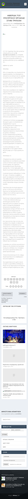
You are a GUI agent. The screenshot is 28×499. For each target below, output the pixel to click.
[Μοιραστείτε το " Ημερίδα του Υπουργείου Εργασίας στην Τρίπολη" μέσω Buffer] (23, 279)
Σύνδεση (6, 464)
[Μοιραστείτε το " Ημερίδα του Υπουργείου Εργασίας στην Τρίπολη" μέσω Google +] (11, 279)
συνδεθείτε (18, 414)
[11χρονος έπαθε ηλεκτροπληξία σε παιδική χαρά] (14, 391)
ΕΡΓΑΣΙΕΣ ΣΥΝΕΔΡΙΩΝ (8, 439)
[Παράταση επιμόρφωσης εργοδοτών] (14, 355)
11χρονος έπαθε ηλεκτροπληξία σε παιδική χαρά (13, 394)
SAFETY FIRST (6, 443)
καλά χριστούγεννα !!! (9, 345)
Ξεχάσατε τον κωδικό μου (16, 464)
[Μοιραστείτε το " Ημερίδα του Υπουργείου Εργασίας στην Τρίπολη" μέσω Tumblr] (14, 279)
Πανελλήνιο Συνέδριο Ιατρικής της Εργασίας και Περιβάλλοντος (15, 485)
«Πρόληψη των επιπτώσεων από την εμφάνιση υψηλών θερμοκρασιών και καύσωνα (13, 385)
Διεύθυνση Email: (5, 430)
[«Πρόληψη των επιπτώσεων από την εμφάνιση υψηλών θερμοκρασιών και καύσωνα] (14, 375)
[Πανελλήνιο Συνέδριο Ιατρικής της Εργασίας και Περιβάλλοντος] (3, 485)
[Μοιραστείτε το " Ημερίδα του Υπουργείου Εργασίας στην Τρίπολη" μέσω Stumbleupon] (11, 282)
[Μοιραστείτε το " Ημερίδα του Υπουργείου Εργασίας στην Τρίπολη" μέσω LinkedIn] (20, 279)
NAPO (4, 447)
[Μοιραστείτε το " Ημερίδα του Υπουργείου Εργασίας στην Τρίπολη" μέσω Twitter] (8, 279)
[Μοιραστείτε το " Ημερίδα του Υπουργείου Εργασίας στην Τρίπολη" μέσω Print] (17, 282)
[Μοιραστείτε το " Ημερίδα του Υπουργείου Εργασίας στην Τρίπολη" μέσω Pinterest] (17, 279)
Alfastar (15, 495)
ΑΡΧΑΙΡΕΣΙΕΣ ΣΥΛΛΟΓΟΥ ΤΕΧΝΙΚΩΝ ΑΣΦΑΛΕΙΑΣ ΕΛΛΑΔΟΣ (15, 478)
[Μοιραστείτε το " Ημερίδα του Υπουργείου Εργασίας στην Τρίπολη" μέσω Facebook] (5, 279)
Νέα (21, 25)
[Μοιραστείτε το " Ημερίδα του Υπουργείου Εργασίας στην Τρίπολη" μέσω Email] (14, 282)
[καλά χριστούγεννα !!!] (14, 336)
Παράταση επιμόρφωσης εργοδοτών (13, 364)
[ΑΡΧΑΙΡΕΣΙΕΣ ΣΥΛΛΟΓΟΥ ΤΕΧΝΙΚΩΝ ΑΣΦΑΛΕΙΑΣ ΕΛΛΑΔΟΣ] (3, 478)
